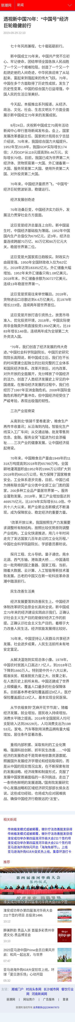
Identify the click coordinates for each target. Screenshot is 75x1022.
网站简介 (29, 999)
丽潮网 (6, 5)
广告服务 (49, 999)
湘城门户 (17, 989)
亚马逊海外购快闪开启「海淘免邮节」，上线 (38, 847)
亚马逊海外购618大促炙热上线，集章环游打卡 (39, 851)
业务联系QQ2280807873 (46, 1007)
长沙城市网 (51, 989)
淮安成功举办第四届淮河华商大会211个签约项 (39, 838)
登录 (65, 999)
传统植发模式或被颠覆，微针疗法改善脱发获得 (40, 829)
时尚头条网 (33, 989)
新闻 (20, 5)
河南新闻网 (39, 994)
